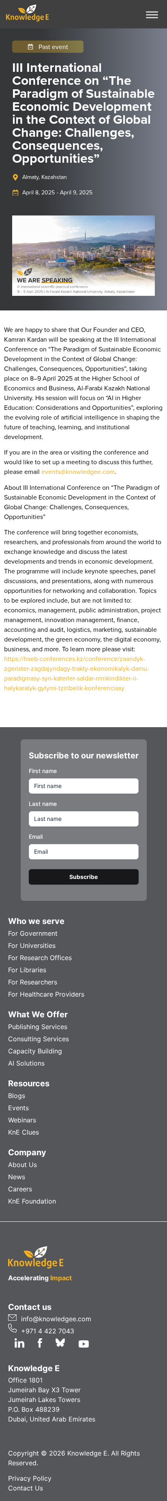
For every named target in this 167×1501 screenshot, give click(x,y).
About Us (22, 1165)
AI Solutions (26, 1063)
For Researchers (32, 982)
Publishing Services (37, 1027)
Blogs (16, 1096)
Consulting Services (38, 1039)
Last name (43, 803)
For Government (33, 933)
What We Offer (38, 1014)
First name (43, 770)
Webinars (22, 1120)
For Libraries (27, 970)
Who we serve (36, 921)
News (16, 1177)
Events (18, 1108)
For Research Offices (40, 958)
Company (27, 1152)
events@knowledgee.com (78, 471)
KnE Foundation (32, 1201)
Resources (28, 1083)
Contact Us (25, 1488)
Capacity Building (35, 1051)
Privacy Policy (29, 1478)
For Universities (32, 945)
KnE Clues (23, 1132)
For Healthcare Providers (46, 994)
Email (36, 836)
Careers (20, 1189)
